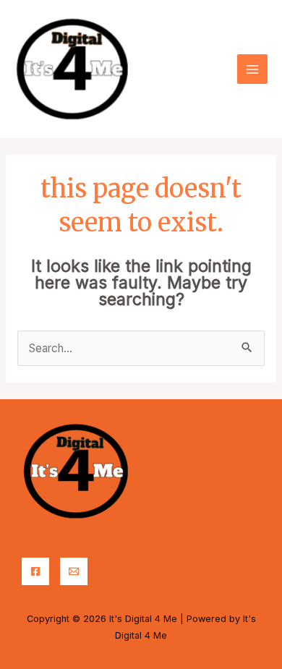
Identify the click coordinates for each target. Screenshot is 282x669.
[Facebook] (35, 571)
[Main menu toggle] (252, 69)
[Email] (73, 571)
